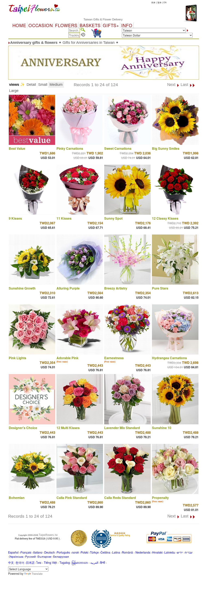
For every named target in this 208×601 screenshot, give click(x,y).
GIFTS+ (111, 25)
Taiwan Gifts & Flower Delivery (88, 19)
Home (19, 25)
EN (165, 2)
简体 (153, 2)
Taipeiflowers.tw (48, 534)
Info (126, 25)
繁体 (159, 2)
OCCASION (40, 25)
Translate (37, 574)
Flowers (66, 25)
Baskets (90, 25)
